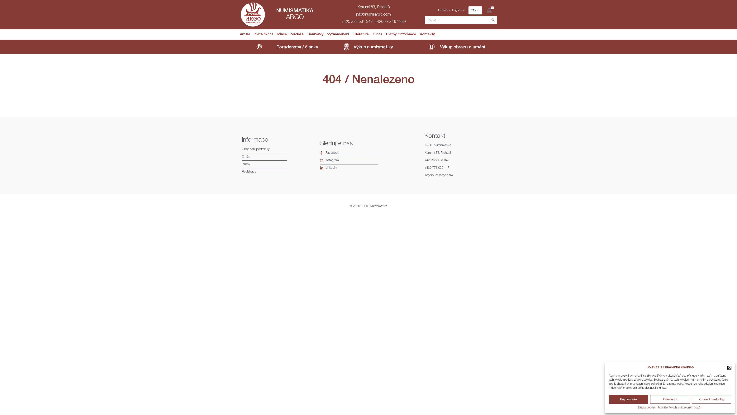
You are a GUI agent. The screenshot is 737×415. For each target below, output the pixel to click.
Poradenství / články (297, 47)
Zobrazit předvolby (711, 399)
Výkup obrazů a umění (462, 47)
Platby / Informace (401, 34)
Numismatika (294, 11)
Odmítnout (670, 399)
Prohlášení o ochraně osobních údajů (679, 408)
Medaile (297, 34)
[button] (729, 368)
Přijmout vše (628, 399)
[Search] (493, 20)
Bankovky (315, 34)
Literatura (361, 34)
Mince (282, 34)
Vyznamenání (338, 34)
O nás (377, 34)
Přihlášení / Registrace (451, 10)
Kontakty (427, 34)
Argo (295, 17)
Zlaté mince (263, 34)
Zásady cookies (647, 408)
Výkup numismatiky (373, 47)
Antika (245, 34)
